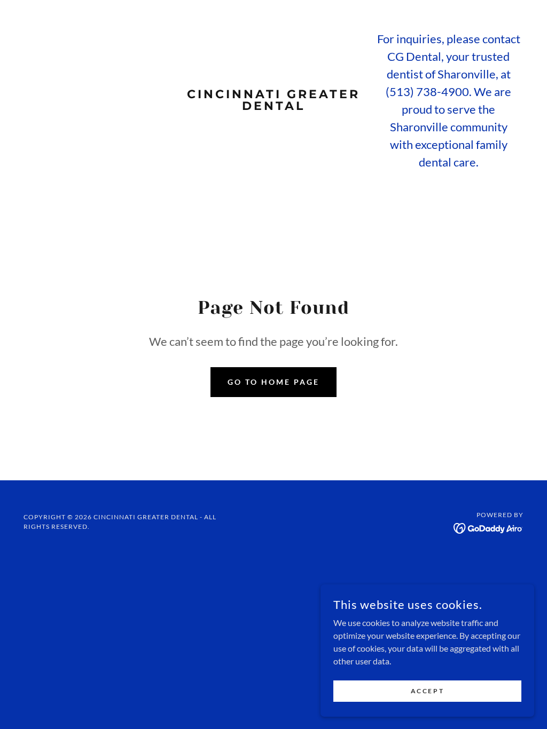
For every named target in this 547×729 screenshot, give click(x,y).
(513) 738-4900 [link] (427, 91)
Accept (427, 691)
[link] (273, 106)
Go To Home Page (273, 381)
